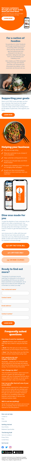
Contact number (7, 314)
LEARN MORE (8, 18)
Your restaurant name (9, 289)
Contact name (6, 297)
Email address (6, 305)
